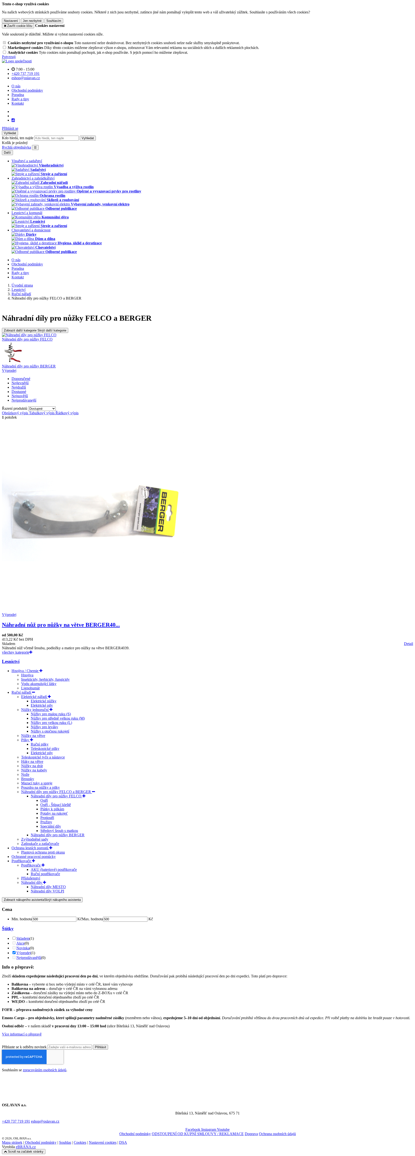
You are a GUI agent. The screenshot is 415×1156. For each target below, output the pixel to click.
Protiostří (47, 818)
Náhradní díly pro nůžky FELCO (56, 796)
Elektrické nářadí (34, 697)
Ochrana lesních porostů (30, 848)
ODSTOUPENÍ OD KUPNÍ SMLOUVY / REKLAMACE (198, 1134)
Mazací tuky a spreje (36, 783)
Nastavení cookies (102, 1142)
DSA (123, 1142)
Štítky (8, 928)
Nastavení (11, 21)
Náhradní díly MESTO (48, 887)
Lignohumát (30, 688)
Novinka (23, 948)
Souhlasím (53, 21)
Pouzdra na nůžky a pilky (40, 787)
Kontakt (18, 103)
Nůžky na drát (32, 766)
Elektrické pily (42, 705)
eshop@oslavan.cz (45, 1121)
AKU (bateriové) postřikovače (54, 869)
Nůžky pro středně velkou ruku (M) (58, 718)
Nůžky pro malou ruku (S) (51, 714)
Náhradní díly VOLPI (47, 891)
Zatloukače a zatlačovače (40, 844)
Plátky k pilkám (52, 809)
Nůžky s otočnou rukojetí (50, 731)
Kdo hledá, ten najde (17, 138)
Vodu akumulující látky (38, 684)
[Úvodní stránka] (17, 61)
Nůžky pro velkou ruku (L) (51, 723)
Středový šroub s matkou (59, 831)
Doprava (251, 1134)
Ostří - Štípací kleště (55, 805)
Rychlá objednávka (16, 147)
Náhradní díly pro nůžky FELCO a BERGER (56, 792)
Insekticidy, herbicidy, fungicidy (45, 679)
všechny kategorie (15, 652)
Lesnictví (10, 661)
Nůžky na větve (33, 736)
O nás (16, 86)
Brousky (27, 779)
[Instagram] (13, 120)
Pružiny (46, 822)
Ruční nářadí (22, 692)
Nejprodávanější (28, 958)
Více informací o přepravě (22, 1034)
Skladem (23, 938)
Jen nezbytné (32, 21)
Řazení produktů (15, 408)
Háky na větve (32, 761)
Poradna (18, 95)
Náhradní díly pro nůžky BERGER (58, 835)
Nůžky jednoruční (35, 710)
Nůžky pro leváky (44, 727)
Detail (408, 644)
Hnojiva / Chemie (25, 671)
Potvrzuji (9, 57)
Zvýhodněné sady (34, 839)
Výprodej (9, 370)
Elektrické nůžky (43, 701)
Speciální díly (50, 826)
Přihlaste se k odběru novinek (25, 1047)
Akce (20, 943)
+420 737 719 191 (16, 1121)
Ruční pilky (40, 744)
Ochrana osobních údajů (277, 1134)
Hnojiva (27, 675)
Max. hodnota (92, 919)
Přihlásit (100, 1047)
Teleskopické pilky (45, 749)
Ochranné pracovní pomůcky (34, 857)
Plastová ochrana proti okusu (43, 852)
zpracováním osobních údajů (44, 1070)
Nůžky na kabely (34, 770)
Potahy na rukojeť (54, 813)
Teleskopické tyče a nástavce (43, 757)
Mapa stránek (12, 1142)
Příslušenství (30, 878)
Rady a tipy (20, 99)
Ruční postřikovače (45, 874)
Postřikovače (22, 861)
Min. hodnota (22, 919)
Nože (25, 774)
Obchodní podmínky (27, 90)
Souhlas (65, 1142)
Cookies (80, 1142)
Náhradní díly (32, 882)
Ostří (44, 800)
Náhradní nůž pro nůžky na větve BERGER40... (61, 625)
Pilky (25, 740)
